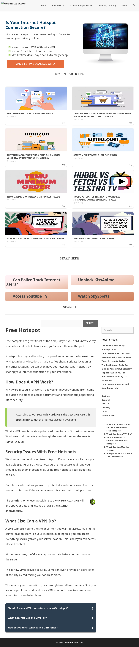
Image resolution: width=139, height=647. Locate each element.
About (124, 5)
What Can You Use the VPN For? (27, 617)
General (106, 399)
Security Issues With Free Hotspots (116, 429)
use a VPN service (59, 500)
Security (106, 407)
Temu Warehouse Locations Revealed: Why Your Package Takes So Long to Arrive (102, 115)
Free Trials (56, 5)
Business (106, 396)
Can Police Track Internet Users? (32, 282)
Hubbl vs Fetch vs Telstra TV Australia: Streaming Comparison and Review (96, 198)
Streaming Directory (106, 5)
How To (105, 403)
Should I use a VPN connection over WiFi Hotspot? (38, 608)
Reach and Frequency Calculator (93, 238)
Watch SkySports (93, 296)
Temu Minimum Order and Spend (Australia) (33, 196)
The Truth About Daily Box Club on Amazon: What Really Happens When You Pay (33, 157)
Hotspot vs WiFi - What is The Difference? (33, 627)
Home (43, 5)
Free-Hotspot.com (74, 642)
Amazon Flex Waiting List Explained (95, 155)
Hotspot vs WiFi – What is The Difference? (119, 455)
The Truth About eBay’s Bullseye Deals (30, 113)
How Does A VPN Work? (118, 424)
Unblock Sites (108, 415)
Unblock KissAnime (96, 279)
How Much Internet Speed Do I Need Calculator (35, 238)
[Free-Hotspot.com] (13, 3)
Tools (104, 411)
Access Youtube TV (30, 296)
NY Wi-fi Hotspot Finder (81, 5)
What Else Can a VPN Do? (119, 434)
